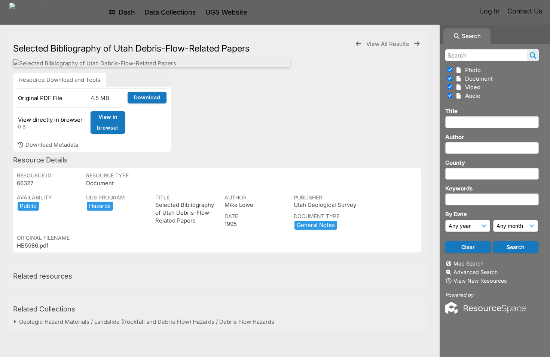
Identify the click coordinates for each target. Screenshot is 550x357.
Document (477, 78)
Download (147, 97)
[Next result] (417, 44)
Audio (471, 95)
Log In (489, 11)
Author (454, 136)
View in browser (108, 122)
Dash (126, 12)
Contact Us (524, 11)
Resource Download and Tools (59, 79)
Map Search (468, 263)
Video (471, 87)
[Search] (533, 55)
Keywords (459, 188)
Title (451, 111)
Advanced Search (475, 272)
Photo (471, 70)
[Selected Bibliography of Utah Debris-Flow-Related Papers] (151, 63)
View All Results (388, 43)
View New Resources (480, 280)
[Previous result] (358, 44)
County (455, 162)
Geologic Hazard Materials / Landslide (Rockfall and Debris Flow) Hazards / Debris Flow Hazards (145, 321)
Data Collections (170, 12)
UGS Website (226, 12)
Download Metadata (51, 144)
